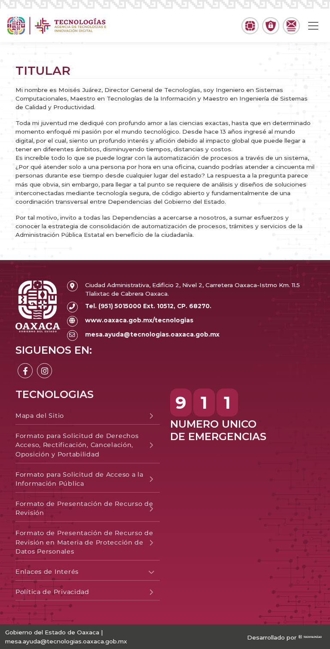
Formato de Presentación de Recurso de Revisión (84, 508)
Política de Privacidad (52, 592)
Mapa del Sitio (39, 415)
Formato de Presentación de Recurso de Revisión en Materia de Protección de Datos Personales (84, 542)
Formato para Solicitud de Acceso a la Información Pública (79, 479)
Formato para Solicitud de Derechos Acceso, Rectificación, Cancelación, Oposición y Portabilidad (76, 445)
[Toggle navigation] (313, 26)
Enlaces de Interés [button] (47, 572)
